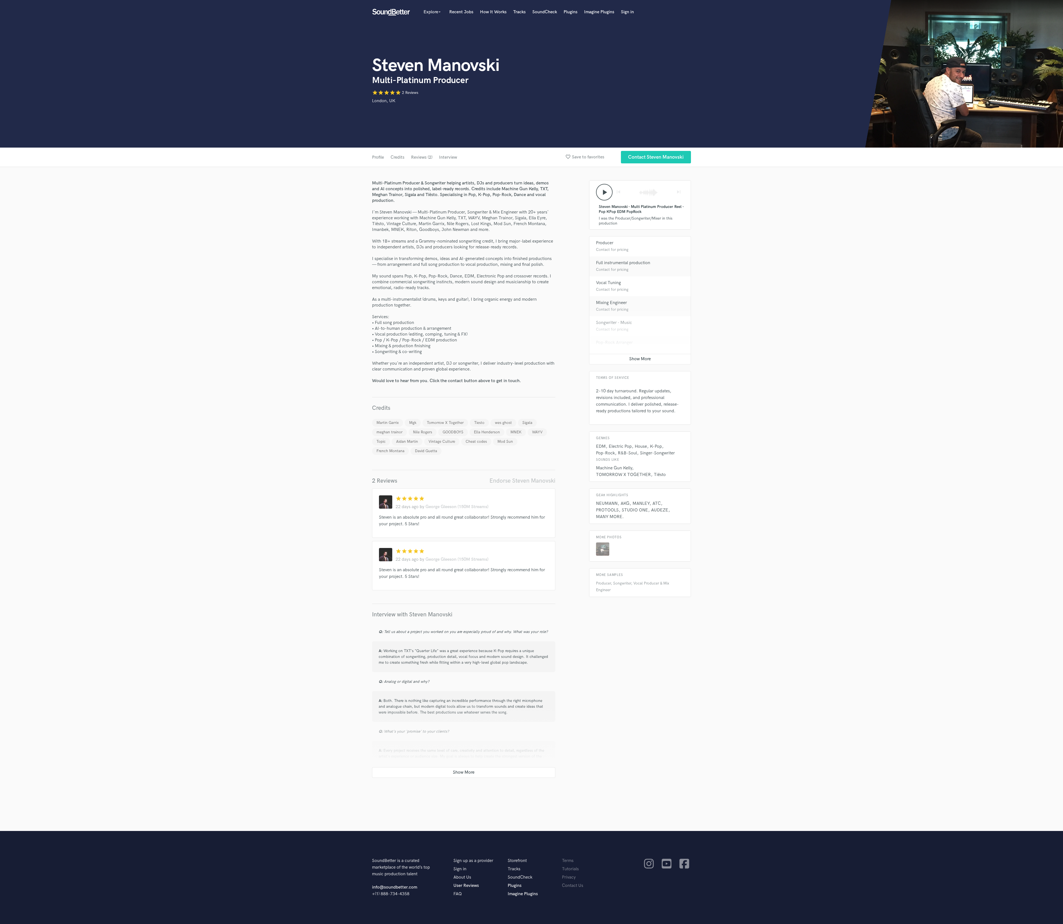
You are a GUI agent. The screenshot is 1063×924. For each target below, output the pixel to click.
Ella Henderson (487, 432)
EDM (601, 446)
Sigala (527, 422)
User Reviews (466, 885)
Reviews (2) (421, 157)
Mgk (412, 422)
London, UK (383, 101)
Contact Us (572, 885)
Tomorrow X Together (445, 422)
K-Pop (656, 446)
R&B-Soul (627, 453)
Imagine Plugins (599, 12)
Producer (604, 243)
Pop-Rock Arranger (614, 342)
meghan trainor (389, 432)
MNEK (516, 432)
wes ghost (503, 422)
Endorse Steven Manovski (522, 480)
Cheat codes (476, 441)
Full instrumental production (623, 263)
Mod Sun (505, 441)
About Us (462, 877)
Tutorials (570, 869)
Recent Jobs (461, 12)
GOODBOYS (453, 432)
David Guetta (426, 451)
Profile (378, 157)
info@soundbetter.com (394, 887)
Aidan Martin (407, 441)
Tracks (519, 12)
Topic (381, 441)
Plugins (570, 12)
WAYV (537, 432)
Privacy (569, 877)
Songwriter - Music (614, 322)
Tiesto (479, 422)
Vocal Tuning (608, 282)
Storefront (517, 860)
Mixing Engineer (611, 302)
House (641, 446)
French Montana (390, 451)
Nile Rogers (422, 432)
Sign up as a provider (473, 860)
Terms (568, 860)
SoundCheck (544, 12)
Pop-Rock (605, 453)
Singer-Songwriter (657, 453)
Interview (448, 157)
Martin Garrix (387, 422)
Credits (397, 157)
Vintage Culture (442, 441)
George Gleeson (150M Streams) (456, 506)
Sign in (627, 12)
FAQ (457, 894)
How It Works (493, 12)
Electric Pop (620, 446)
